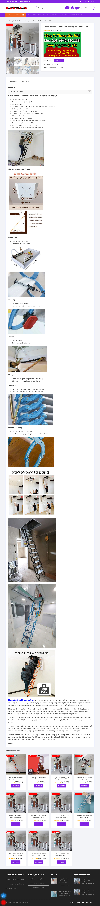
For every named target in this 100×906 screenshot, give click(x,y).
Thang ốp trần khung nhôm (20, 700)
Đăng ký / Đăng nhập (11, 1)
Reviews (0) (25, 81)
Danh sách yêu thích (25, 1)
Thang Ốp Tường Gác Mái (55, 15)
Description (13, 81)
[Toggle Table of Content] (88, 91)
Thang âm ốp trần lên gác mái (17, 21)
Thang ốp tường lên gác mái (36, 887)
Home (6, 21)
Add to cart (59, 60)
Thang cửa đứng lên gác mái (74, 15)
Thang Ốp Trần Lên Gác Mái (36, 15)
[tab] (14, 82)
